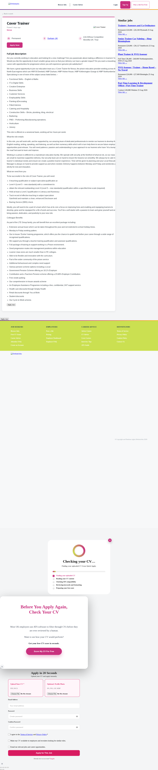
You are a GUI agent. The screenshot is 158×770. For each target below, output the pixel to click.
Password (11, 711)
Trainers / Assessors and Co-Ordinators (136, 25)
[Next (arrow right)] (3, 769)
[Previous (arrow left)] (1, 769)
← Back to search (7, 14)
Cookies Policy (122, 338)
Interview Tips (86, 341)
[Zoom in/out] (1, 767)
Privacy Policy (122, 334)
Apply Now (14, 45)
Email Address (13, 699)
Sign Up (125, 5)
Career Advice (78, 5)
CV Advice (85, 334)
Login (116, 5)
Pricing (48, 334)
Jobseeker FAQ (16, 341)
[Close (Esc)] (8, 767)
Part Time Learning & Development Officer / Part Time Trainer (135, 84)
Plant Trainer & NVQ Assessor (132, 54)
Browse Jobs (62, 5)
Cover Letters (86, 338)
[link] (137, 29)
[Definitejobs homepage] (18, 5)
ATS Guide (85, 345)
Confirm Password (14, 722)
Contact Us (121, 341)
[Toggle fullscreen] (3, 767)
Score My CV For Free (44, 651)
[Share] (5, 767)
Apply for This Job (44, 753)
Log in (52, 758)
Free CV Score (16, 334)
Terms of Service (122, 331)
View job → (122, 34)
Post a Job (49, 331)
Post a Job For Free (140, 5)
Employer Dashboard (53, 338)
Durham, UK (53, 38)
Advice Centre (86, 331)
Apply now (11, 305)
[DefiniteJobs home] (20, 439)
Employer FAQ (51, 341)
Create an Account (17, 345)
